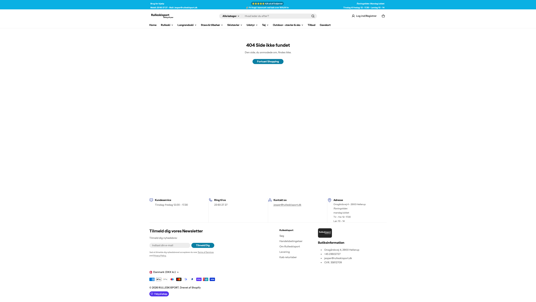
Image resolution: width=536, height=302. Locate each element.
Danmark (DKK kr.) (164, 272)
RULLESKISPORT (169, 287)
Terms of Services (206, 252)
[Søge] (313, 16)
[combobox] (268, 16)
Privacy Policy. (159, 255)
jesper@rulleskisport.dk (287, 204)
